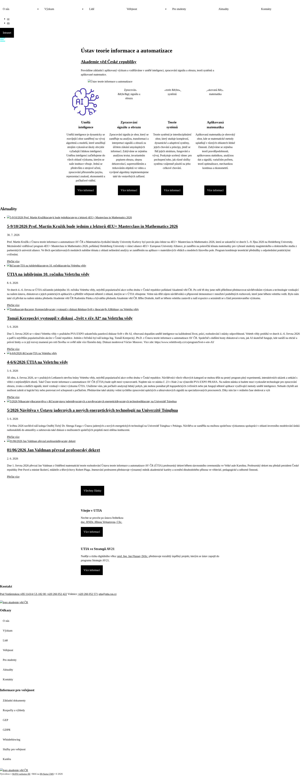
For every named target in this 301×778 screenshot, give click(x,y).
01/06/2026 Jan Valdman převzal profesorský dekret (53, 450)
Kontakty (266, 8)
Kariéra (7, 759)
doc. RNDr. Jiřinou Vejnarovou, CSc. (101, 522)
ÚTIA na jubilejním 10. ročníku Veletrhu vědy (48, 274)
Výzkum (49, 8)
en (8, 22)
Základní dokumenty (14, 700)
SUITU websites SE (21, 774)
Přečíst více (13, 261)
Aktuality (223, 8)
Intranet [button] (7, 32)
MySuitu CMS (47, 774)
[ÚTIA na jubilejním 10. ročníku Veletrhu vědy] (46, 265)
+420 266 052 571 (88, 594)
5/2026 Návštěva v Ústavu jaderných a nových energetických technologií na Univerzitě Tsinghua (92, 410)
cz (8, 18)
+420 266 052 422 (57, 594)
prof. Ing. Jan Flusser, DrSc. (132, 556)
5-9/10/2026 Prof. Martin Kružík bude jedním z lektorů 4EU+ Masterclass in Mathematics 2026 (92, 226)
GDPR (6, 729)
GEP (5, 720)
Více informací (86, 190)
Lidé (91, 8)
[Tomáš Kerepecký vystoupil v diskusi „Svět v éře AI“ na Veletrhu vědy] (73, 309)
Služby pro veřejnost (14, 749)
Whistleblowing (11, 739)
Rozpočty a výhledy (14, 710)
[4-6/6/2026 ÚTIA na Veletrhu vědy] (32, 353)
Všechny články (92, 490)
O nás (6, 8)
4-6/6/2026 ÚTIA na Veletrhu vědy (37, 362)
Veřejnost (132, 8)
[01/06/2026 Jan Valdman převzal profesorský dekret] (41, 441)
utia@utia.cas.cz (108, 594)
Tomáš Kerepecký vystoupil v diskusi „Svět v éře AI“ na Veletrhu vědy (70, 318)
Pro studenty (179, 8)
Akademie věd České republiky (108, 61)
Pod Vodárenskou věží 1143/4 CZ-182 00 (23, 594)
